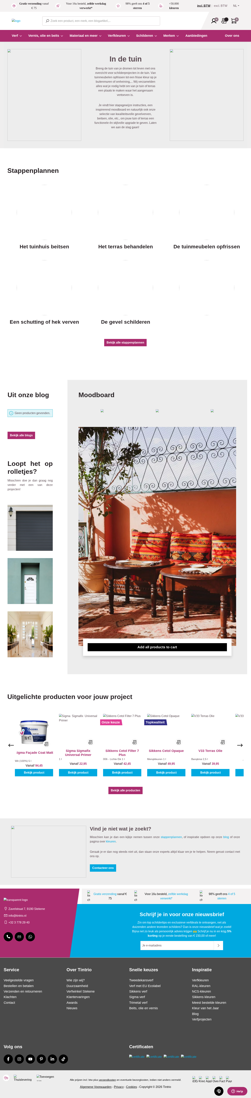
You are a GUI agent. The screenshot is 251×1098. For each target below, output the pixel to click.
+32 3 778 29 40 (19, 922)
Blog (195, 1014)
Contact (9, 1002)
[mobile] (8, 936)
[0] (205, 5)
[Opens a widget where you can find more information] (237, 1091)
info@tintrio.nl (17, 915)
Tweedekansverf (141, 980)
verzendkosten (107, 1079)
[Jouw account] (215, 21)
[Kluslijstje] (225, 21)
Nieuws (72, 1008)
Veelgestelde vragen (19, 980)
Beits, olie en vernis (143, 1008)
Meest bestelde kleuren (209, 1002)
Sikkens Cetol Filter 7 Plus (122, 753)
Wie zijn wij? (76, 980)
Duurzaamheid (77, 986)
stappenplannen (171, 837)
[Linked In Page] (52, 1059)
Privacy (119, 1086)
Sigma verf (137, 997)
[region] (125, 745)
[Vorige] (11, 745)
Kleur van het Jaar (205, 1008)
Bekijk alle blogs (21, 435)
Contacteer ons (103, 867)
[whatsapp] (30, 936)
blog (226, 837)
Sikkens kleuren (203, 997)
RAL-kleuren (201, 986)
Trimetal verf (138, 1002)
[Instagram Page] (19, 1059)
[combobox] (101, 21)
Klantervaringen (78, 997)
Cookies (131, 1086)
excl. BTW (220, 5)
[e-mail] (19, 936)
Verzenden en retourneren (23, 991)
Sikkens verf (138, 991)
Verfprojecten (201, 1019)
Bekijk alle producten (125, 790)
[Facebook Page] (8, 1059)
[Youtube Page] (30, 1059)
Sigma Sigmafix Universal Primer (78, 753)
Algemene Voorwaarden (96, 1086)
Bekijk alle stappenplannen (125, 342)
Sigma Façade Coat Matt (34, 752)
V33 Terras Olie (210, 751)
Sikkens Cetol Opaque (166, 751)
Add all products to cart (157, 647)
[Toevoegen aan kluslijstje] (46, 744)
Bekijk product (34, 772)
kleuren (111, 841)
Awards (72, 1002)
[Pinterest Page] (41, 1059)
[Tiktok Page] (63, 1059)
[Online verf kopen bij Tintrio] (16, 20)
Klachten (10, 997)
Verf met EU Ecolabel (145, 986)
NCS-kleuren (201, 991)
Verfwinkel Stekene (81, 991)
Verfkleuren (200, 980)
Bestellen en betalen (19, 986)
